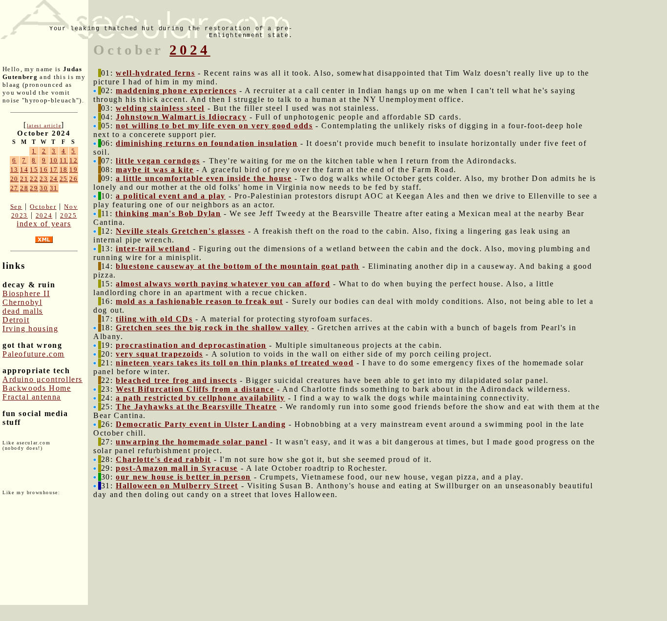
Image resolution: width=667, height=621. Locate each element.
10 (54, 160)
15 (34, 169)
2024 (44, 215)
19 (73, 169)
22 (34, 178)
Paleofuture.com (33, 354)
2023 (19, 215)
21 (24, 178)
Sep (16, 206)
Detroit (15, 320)
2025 (68, 215)
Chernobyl (22, 302)
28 (24, 188)
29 (34, 188)
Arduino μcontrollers (42, 379)
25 (64, 178)
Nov (71, 206)
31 (54, 188)
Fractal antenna (31, 397)
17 (54, 169)
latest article (44, 125)
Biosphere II (26, 293)
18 (64, 169)
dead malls (22, 311)
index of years (44, 224)
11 (64, 160)
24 (54, 178)
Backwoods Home (36, 388)
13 (14, 169)
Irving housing (30, 328)
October (43, 206)
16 (44, 169)
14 (24, 169)
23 (44, 178)
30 (44, 188)
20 (14, 178)
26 (73, 178)
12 (73, 160)
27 (14, 188)
